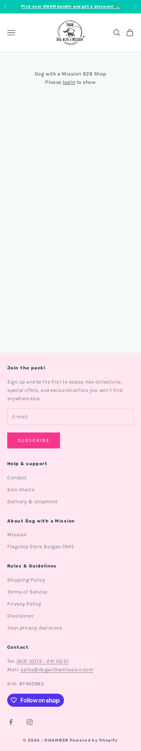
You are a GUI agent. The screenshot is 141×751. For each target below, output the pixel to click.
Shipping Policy (26, 580)
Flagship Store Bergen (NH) (40, 546)
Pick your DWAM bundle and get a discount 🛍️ (70, 6)
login (69, 82)
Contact (17, 478)
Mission (17, 535)
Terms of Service (27, 592)
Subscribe (34, 440)
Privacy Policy (24, 604)
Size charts (20, 490)
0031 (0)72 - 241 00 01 (43, 661)
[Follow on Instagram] (29, 722)
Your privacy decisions (34, 628)
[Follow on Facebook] (10, 722)
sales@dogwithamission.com (57, 669)
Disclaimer (20, 616)
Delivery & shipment (32, 501)
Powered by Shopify (94, 740)
